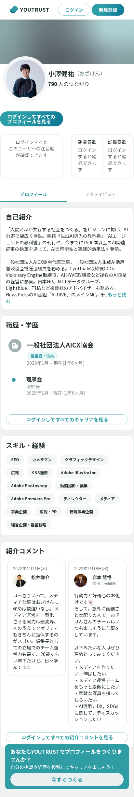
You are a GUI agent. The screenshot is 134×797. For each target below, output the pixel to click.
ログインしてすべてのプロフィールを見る (31, 119)
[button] (67, 42)
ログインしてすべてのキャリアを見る (67, 419)
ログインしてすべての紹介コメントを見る (67, 737)
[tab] (33, 194)
